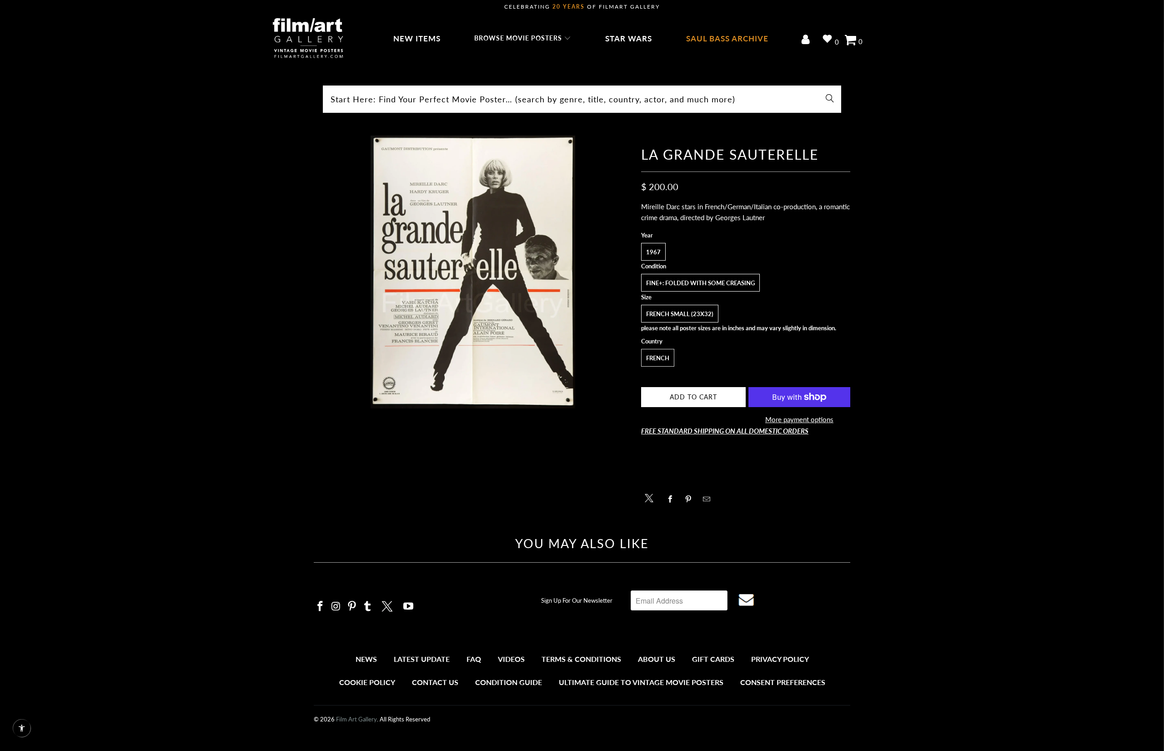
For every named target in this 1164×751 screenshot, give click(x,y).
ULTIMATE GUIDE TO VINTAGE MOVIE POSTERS (641, 682)
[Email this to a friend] (709, 499)
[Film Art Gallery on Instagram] (336, 606)
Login (807, 40)
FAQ (474, 659)
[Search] (829, 99)
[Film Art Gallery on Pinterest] (352, 606)
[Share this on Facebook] (673, 499)
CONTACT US (435, 682)
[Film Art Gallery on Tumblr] (368, 606)
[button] (522, 38)
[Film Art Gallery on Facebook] (320, 606)
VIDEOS (511, 659)
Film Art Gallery (356, 719)
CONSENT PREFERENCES (782, 682)
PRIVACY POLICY (780, 659)
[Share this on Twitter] (651, 497)
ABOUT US (656, 659)
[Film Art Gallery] (308, 38)
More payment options (799, 419)
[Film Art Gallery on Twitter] (388, 605)
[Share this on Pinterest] (691, 499)
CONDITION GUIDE (508, 682)
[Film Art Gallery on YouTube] (409, 606)
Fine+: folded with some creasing (700, 283)
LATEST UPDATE (422, 659)
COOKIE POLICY (367, 682)
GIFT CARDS (713, 659)
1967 (653, 252)
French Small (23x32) (679, 314)
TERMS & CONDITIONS (581, 659)
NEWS (366, 659)
